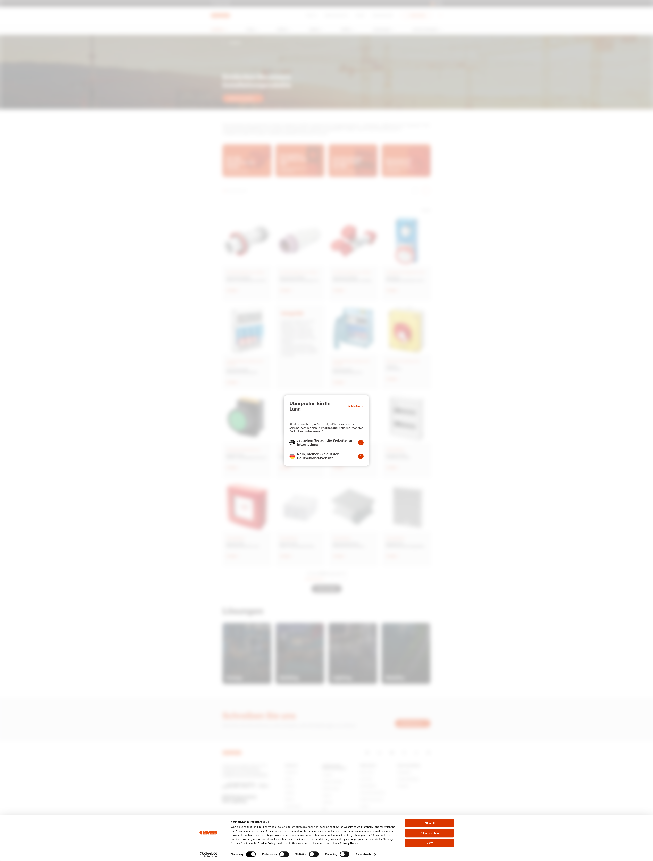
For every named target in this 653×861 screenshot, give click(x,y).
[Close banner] (461, 820)
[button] (326, 443)
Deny (429, 842)
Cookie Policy (266, 843)
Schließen (354, 406)
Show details (363, 854)
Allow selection (430, 833)
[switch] (284, 854)
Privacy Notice (349, 843)
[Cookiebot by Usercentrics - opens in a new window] (208, 854)
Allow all (429, 823)
